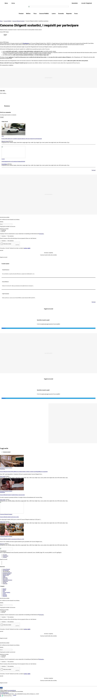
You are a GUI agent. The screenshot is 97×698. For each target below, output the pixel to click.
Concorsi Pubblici (44, 13)
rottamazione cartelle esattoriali (65, 16)
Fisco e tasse (5, 578)
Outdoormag (5, 581)
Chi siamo (5, 554)
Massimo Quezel (5, 141)
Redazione (5, 34)
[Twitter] (48, 312)
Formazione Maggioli (7, 572)
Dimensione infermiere (7, 580)
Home (1, 21)
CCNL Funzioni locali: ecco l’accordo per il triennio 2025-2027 (13, 161)
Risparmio (69, 13)
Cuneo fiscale (51, 16)
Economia (61, 13)
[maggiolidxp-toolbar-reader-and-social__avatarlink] (2, 35)
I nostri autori (5, 556)
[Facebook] (44, 312)
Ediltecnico (5, 577)
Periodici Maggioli (6, 574)
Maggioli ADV (6, 575)
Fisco (35, 13)
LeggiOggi (3, 230)
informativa (41, 233)
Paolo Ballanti (4, 164)
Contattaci (5, 557)
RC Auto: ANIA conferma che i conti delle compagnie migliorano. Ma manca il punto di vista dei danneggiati (22, 138)
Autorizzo (4, 236)
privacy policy (27, 248)
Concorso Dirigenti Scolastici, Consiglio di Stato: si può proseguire (12, 494)
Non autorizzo (11, 236)
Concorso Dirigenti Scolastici (18, 21)
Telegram (3, 328)
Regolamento (26, 43)
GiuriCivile (5, 583)
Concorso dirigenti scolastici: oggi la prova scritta (9, 516)
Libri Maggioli (6, 570)
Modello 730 (34, 16)
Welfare (28, 13)
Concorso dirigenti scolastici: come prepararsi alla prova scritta (12, 538)
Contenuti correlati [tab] (6, 452)
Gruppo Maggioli (6, 569)
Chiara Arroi (2, 521)
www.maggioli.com (12, 690)
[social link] (2, 106)
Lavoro (54, 13)
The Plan (4, 582)
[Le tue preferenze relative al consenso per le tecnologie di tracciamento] (7, 695)
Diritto (4, 576)
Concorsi (3, 231)
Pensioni (21, 13)
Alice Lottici (2, 476)
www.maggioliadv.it (4, 692)
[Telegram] (52, 312)
